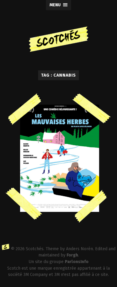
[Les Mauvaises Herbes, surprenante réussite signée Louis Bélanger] (58, 163)
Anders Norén (79, 248)
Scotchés (35, 248)
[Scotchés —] (58, 40)
